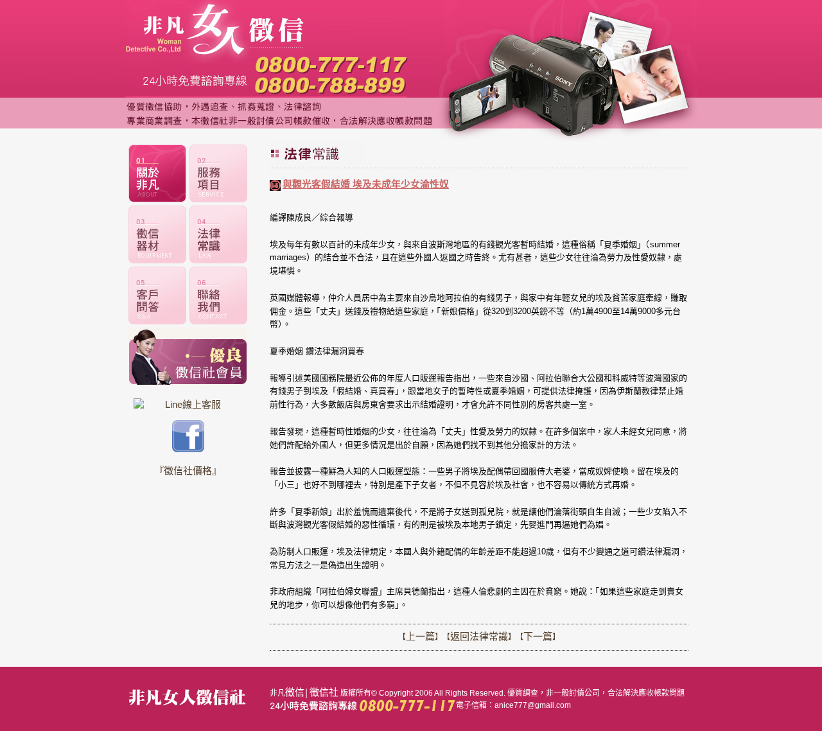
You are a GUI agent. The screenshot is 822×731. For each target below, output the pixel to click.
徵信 (294, 692)
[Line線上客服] (187, 404)
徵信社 (324, 692)
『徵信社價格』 (188, 470)
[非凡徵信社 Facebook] (188, 448)
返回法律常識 (479, 636)
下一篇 (537, 636)
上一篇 (420, 636)
